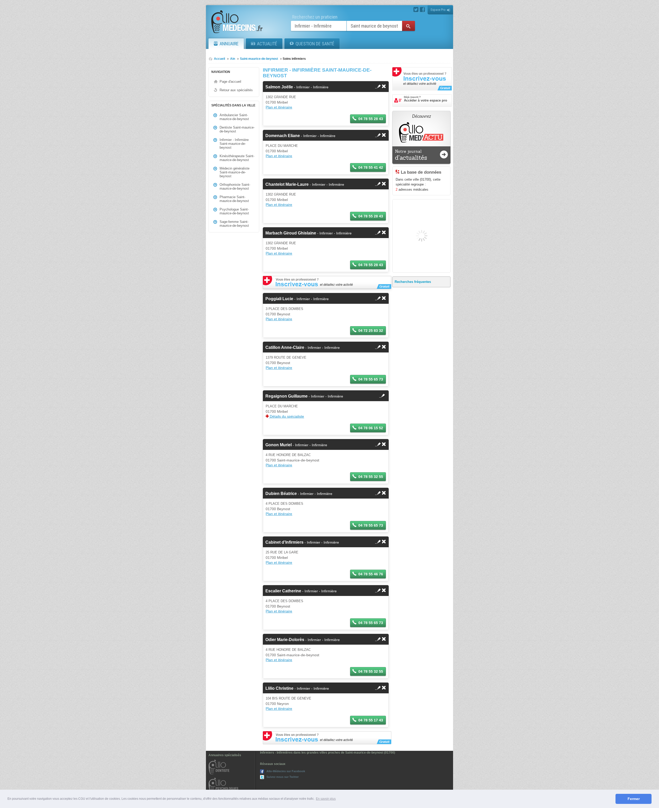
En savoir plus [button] (326, 799)
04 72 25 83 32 (370, 331)
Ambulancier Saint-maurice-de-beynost (234, 117)
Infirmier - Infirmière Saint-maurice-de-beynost (234, 143)
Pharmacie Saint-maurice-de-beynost (234, 199)
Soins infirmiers (294, 58)
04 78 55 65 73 (370, 379)
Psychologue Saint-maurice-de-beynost (234, 211)
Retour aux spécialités (236, 90)
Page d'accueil (230, 81)
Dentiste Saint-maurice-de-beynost (237, 129)
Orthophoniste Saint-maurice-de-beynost (235, 186)
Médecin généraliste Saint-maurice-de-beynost (234, 172)
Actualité (267, 43)
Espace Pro (438, 10)
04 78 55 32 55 (370, 477)
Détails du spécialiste (286, 416)
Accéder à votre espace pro (425, 99)
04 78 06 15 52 (370, 428)
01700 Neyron (277, 704)
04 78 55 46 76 (370, 574)
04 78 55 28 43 (370, 119)
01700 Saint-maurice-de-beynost (292, 460)
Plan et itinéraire (279, 107)
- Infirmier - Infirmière (296, 87)
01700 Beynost (278, 314)
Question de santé (315, 43)
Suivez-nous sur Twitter (282, 776)
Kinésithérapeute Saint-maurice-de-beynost (237, 158)
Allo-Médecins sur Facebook (285, 771)
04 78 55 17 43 (370, 720)
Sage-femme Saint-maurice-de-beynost (234, 224)
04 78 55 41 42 (370, 167)
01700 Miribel (277, 102)
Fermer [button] (634, 799)
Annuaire (229, 43)
